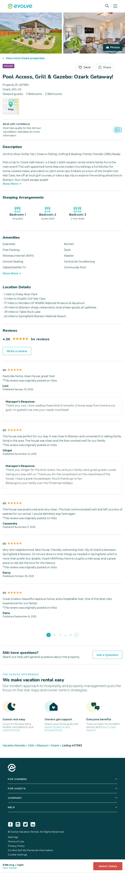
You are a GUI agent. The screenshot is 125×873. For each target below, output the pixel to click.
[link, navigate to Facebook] (10, 824)
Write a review (17, 351)
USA (31, 745)
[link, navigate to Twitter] (25, 824)
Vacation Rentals (14, 745)
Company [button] (15, 797)
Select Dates (108, 866)
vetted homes (11, 730)
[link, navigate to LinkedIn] (32, 824)
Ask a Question (107, 655)
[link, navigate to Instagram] (18, 824)
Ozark (55, 745)
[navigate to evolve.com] (12, 768)
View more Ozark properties (25, 58)
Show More (10, 183)
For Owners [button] (17, 779)
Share (107, 67)
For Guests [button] (17, 788)
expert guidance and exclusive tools (57, 728)
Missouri (42, 745)
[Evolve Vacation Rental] (20, 6)
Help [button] (11, 807)
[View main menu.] (115, 6)
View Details (10, 868)
